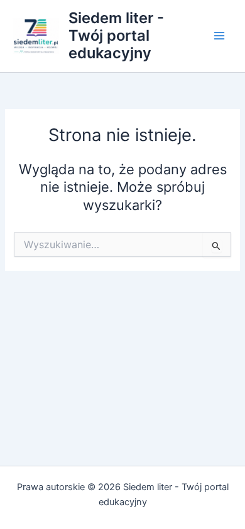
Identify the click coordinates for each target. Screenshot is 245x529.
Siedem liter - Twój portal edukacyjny (116, 36)
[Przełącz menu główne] (219, 36)
